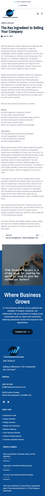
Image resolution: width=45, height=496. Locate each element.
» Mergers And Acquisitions (11, 425)
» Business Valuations (9, 429)
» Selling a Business (8, 422)
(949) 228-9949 (7, 384)
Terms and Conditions (11, 485)
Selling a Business (7, 23)
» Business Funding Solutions (11, 436)
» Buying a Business (8, 419)
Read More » (6, 461)
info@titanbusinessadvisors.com (14, 387)
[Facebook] (4, 402)
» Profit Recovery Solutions (11, 432)
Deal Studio (7, 490)
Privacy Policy (25, 485)
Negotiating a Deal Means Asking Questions (17, 465)
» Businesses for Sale (9, 415)
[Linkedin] (8, 402)
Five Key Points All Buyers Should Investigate (18, 474)
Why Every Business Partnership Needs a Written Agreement (19, 455)
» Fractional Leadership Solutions (13, 439)
